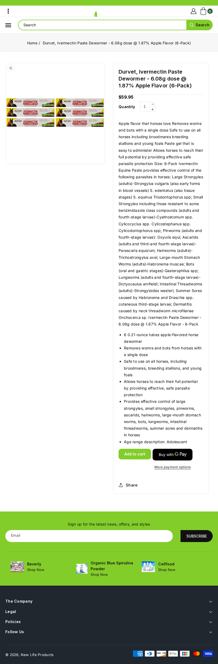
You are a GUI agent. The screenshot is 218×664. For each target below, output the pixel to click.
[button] (8, 11)
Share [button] (132, 485)
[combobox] (115, 25)
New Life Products (37, 655)
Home (32, 43)
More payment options (172, 467)
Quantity (127, 106)
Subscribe (196, 536)
